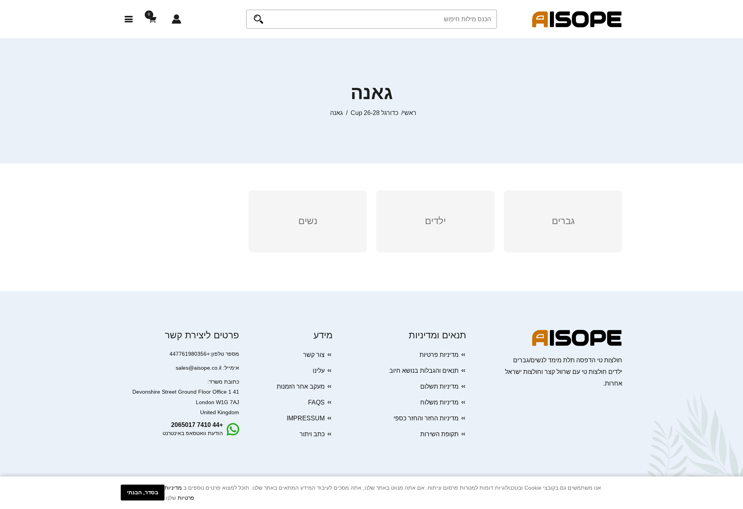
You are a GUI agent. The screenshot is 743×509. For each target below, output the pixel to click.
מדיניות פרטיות (439, 354)
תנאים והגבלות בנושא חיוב (424, 370)
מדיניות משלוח (439, 402)
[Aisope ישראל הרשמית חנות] (577, 18)
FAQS (316, 402)
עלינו (319, 370)
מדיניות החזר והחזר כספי (426, 418)
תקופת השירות (439, 434)
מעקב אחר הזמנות (301, 386)
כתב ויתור (312, 434)
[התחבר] (176, 19)
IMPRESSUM (306, 418)
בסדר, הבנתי (142, 492)
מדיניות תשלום (439, 386)
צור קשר (314, 354)
